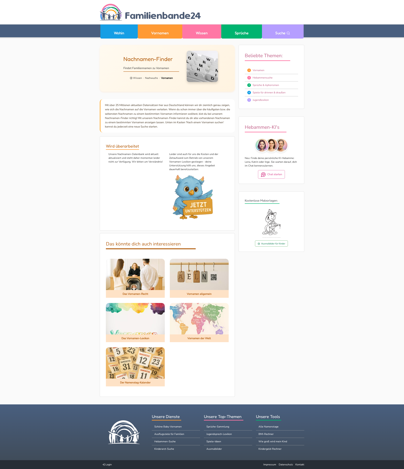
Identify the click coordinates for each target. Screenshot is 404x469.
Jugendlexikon (261, 100)
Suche (280, 33)
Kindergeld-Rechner (270, 449)
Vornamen (160, 33)
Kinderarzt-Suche (164, 449)
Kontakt (299, 464)
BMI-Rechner (266, 434)
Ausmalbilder (214, 449)
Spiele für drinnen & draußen (269, 92)
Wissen (202, 33)
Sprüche (241, 33)
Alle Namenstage (268, 426)
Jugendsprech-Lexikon (219, 434)
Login (108, 464)
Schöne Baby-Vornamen (168, 426)
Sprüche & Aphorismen (266, 85)
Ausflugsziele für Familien (169, 434)
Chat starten (274, 174)
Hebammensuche (263, 77)
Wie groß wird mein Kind (272, 441)
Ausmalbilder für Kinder (273, 243)
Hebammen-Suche (165, 441)
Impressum (269, 464)
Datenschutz (286, 464)
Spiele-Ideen (213, 441)
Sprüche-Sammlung (217, 426)
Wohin (119, 33)
